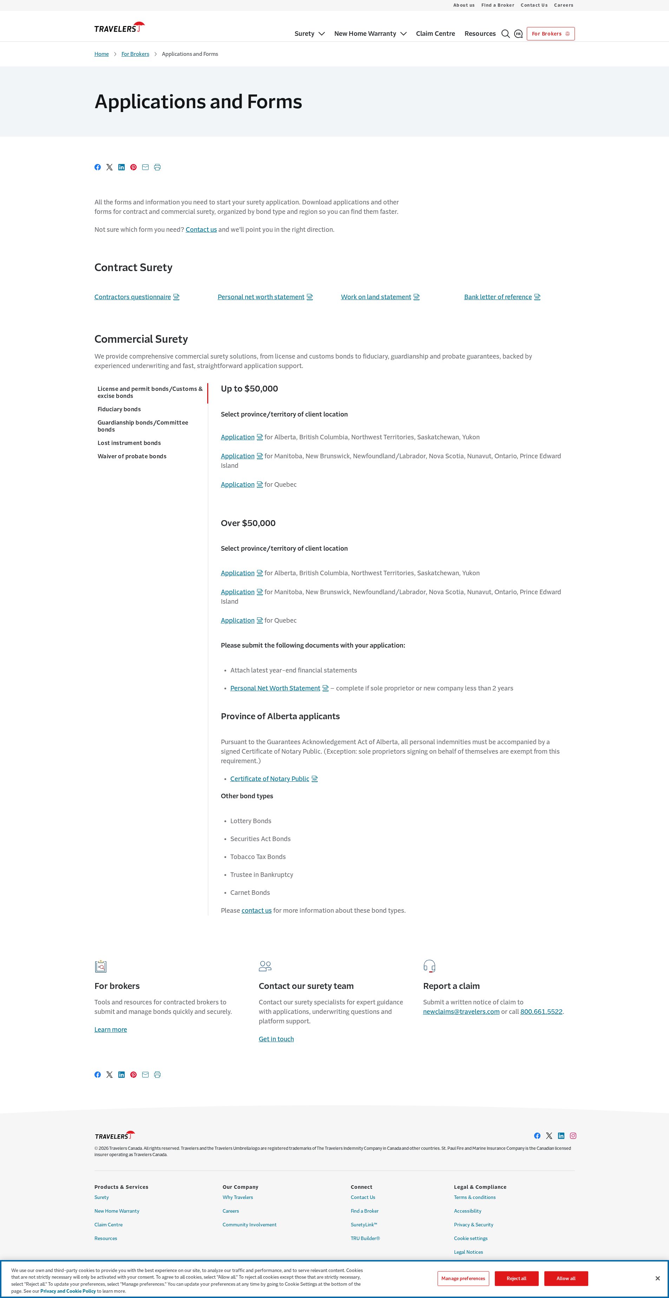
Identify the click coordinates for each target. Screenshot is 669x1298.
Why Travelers (238, 1197)
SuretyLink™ (364, 1224)
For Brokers (547, 33)
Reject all (516, 1278)
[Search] (505, 33)
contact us (257, 910)
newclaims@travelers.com (461, 1012)
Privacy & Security (473, 1224)
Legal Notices (468, 1252)
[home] (119, 26)
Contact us (201, 230)
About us (464, 5)
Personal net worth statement (261, 297)
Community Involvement (250, 1224)
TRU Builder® (365, 1238)
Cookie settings (471, 1238)
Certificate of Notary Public (269, 779)
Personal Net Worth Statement (275, 688)
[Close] (657, 1278)
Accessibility (467, 1211)
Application (238, 437)
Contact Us (534, 5)
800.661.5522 (541, 1012)
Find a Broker (498, 5)
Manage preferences (463, 1278)
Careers (564, 5)
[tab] (151, 393)
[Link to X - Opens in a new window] (549, 1136)
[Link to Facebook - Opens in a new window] (537, 1136)
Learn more (110, 1030)
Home (101, 54)
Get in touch (276, 1039)
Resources (105, 1238)
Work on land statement (376, 297)
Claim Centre (108, 1224)
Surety (101, 1197)
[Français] (518, 33)
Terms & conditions (475, 1197)
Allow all (566, 1278)
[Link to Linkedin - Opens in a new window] (561, 1136)
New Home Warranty (116, 1211)
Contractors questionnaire (132, 297)
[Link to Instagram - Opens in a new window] (573, 1136)
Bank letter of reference (498, 297)
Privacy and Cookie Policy (68, 1291)
